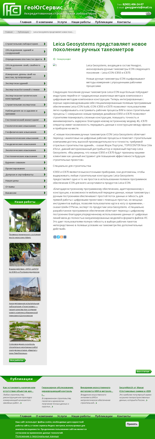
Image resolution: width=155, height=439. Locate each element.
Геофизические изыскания (20, 131)
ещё (21, 403)
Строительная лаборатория (21, 43)
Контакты (124, 22)
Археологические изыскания (21, 138)
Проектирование (15, 168)
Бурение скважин (15, 162)
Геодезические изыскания (20, 144)
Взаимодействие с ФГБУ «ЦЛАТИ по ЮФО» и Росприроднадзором (24, 270)
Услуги (62, 22)
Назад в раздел (64, 59)
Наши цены (12, 180)
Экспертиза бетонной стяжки (22, 89)
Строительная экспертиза (20, 104)
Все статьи (143, 371)
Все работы (16, 360)
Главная (25, 22)
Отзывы (10, 186)
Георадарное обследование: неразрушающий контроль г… (57, 391)
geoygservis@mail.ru (138, 7)
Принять (132, 424)
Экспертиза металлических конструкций (21, 97)
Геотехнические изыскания (21, 156)
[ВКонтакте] (55, 237)
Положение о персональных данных (37, 436)
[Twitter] (58, 237)
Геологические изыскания (20, 125)
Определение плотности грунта (23, 59)
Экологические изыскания (20, 150)
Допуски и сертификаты (19, 174)
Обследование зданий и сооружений (19, 51)
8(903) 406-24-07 (133, 4)
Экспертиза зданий (16, 83)
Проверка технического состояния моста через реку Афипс (25, 236)
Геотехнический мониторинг (22, 119)
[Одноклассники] (61, 237)
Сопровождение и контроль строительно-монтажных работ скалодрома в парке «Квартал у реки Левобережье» (23, 349)
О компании (44, 22)
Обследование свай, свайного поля (22, 67)
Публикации (104, 22)
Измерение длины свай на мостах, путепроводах (20, 76)
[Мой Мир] (65, 237)
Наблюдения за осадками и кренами (21, 112)
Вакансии (10, 192)
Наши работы (81, 22)
